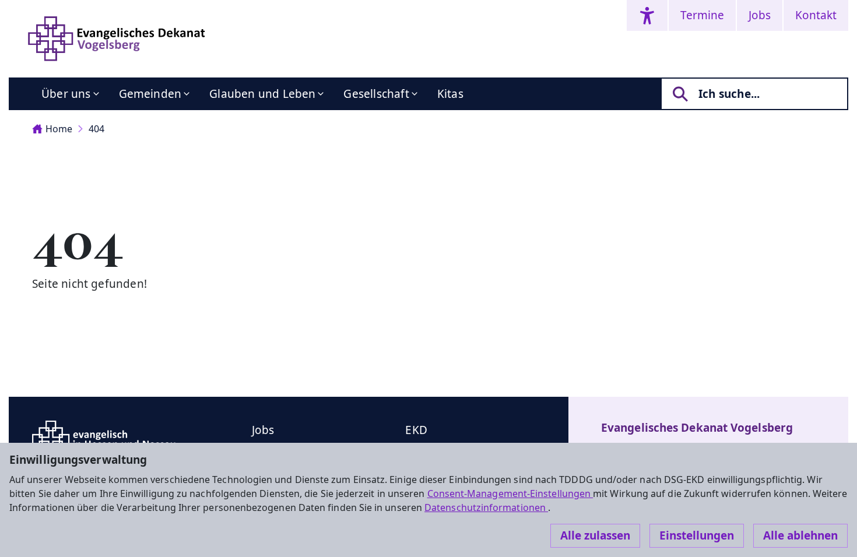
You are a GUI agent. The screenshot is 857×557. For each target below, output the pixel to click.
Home (58, 128)
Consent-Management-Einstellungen (510, 493)
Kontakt (816, 15)
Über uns (66, 93)
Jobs (760, 15)
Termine (702, 15)
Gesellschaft (376, 93)
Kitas (450, 93)
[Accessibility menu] (647, 15)
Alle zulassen (595, 535)
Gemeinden (150, 93)
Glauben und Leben (262, 93)
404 (96, 128)
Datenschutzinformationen (486, 507)
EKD (416, 430)
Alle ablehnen (800, 535)
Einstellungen (696, 535)
